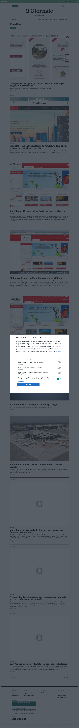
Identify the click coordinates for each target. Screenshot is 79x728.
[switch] (59, 362)
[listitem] (39, 359)
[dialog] (39, 364)
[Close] (66, 338)
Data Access (39, 390)
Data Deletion (30, 390)
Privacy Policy (48, 390)
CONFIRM (28, 384)
